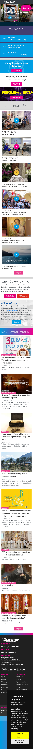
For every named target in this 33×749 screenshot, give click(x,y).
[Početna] (10, 2)
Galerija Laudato (12, 310)
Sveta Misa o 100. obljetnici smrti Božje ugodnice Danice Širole (15, 241)
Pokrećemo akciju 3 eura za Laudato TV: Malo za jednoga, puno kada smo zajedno (16, 360)
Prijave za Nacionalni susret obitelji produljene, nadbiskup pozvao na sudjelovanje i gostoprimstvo (16, 513)
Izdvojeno (7, 210)
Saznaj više (16, 98)
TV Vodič (16, 29)
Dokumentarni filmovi (13, 184)
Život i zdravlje (10, 158)
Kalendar (4, 679)
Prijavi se (16, 84)
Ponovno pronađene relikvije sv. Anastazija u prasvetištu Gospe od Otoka (15, 436)
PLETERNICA (15, 14)
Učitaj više (18, 273)
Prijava (3, 690)
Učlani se (16, 70)
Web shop (4, 682)
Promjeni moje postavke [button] (19, 741)
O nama (18, 679)
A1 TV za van (23, 296)
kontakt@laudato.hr (9, 652)
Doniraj (26, 8)
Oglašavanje (5, 684)
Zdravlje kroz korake (9, 160)
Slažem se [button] (20, 733)
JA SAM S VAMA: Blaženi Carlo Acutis (14, 186)
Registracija (4, 692)
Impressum (19, 676)
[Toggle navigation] (30, 2)
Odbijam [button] (19, 737)
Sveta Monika (7, 585)
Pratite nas (4, 687)
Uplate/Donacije (21, 682)
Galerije (16, 322)
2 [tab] (16, 21)
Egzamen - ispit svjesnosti (15, 266)
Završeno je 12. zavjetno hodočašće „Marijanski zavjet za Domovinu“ (14, 213)
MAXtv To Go (10, 296)
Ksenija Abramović (8, 134)
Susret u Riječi (9, 132)
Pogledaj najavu (18, 17)
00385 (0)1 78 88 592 (10, 646)
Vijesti (3, 676)
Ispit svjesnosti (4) (8, 268)
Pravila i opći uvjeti (21, 689)
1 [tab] (14, 21)
